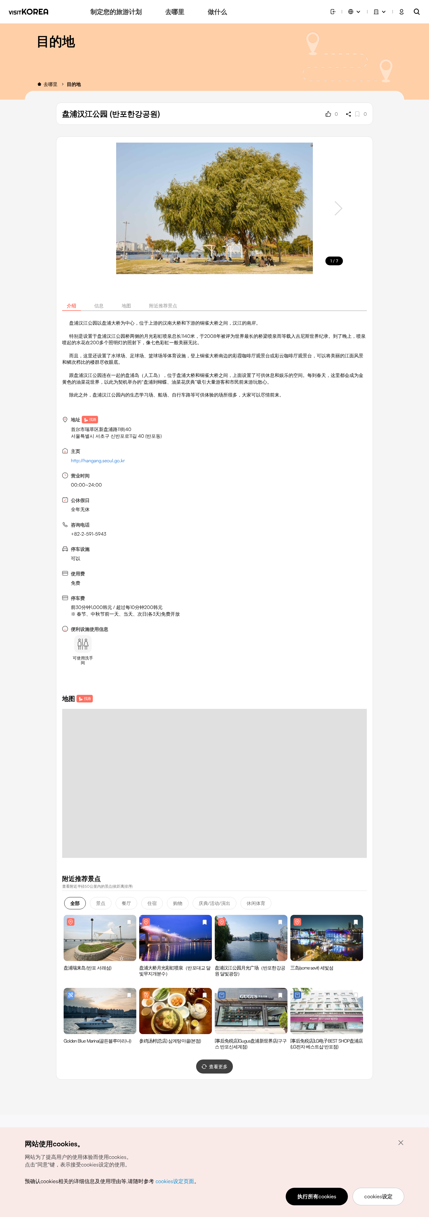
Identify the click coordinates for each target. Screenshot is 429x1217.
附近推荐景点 (163, 306)
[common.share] (348, 113)
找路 (92, 419)
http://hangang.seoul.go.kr (98, 460)
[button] (338, 208)
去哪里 (50, 84)
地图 (126, 306)
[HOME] (39, 84)
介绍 (71, 306)
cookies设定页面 (175, 1181)
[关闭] (400, 1142)
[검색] (416, 11)
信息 (99, 306)
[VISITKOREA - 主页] (28, 11)
